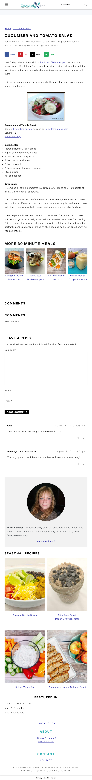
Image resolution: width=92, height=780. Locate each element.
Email (8, 401)
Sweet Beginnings (22, 129)
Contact (46, 760)
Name (8, 390)
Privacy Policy (46, 738)
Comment (10, 350)
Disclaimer (46, 741)
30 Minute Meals (22, 28)
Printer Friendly (13, 136)
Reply (80, 438)
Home (8, 28)
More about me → (46, 541)
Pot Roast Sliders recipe (53, 62)
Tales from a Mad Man (57, 129)
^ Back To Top (46, 723)
